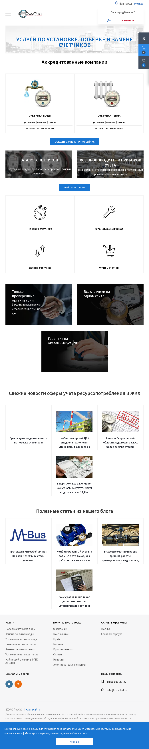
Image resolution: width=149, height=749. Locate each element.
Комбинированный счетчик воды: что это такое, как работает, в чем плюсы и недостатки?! (74, 557)
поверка (42, 122)
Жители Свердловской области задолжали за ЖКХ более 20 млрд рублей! (120, 442)
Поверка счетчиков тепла (20, 644)
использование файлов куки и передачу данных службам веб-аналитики (46, 733)
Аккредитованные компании (74, 62)
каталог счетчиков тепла (109, 128)
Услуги (9, 622)
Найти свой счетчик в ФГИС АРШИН (22, 661)
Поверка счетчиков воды (20, 629)
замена (52, 122)
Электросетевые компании (69, 664)
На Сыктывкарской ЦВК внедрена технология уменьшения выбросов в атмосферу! (74, 443)
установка (29, 122)
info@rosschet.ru (117, 690)
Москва (105, 629)
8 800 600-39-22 (116, 682)
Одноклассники (18, 684)
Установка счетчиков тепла (21, 654)
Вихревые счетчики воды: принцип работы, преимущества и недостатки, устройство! (120, 557)
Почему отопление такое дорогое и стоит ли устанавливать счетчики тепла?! (74, 602)
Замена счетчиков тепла (20, 649)
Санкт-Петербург (111, 634)
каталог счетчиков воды (40, 128)
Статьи (57, 654)
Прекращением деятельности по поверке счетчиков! (28, 440)
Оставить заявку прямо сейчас (74, 141)
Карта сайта (33, 709)
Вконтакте (9, 684)
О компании (60, 629)
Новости (58, 659)
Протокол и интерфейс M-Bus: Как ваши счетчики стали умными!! (28, 556)
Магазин (58, 644)
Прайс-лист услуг (74, 187)
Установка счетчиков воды (21, 639)
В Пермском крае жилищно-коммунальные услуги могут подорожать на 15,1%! (74, 488)
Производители (63, 649)
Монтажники (61, 634)
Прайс (57, 639)
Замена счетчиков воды (19, 634)
